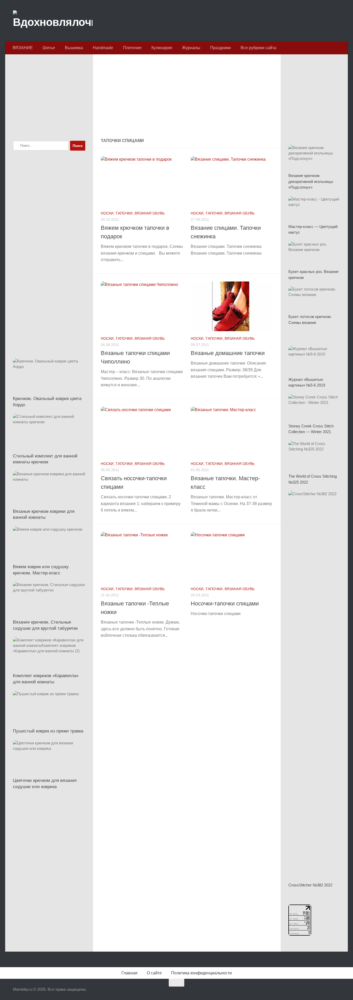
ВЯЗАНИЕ (23, 48)
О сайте (154, 973)
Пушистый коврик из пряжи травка (48, 731)
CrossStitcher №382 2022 (310, 885)
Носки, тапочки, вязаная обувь (133, 213)
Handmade (103, 48)
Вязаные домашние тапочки (228, 353)
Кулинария (161, 48)
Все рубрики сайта (258, 48)
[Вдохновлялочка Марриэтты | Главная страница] (53, 20)
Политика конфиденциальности (201, 973)
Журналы (191, 48)
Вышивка (74, 48)
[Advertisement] (187, 97)
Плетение (132, 48)
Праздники (220, 48)
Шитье (49, 48)
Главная (129, 973)
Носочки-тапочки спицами (225, 603)
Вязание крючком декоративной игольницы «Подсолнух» (310, 181)
